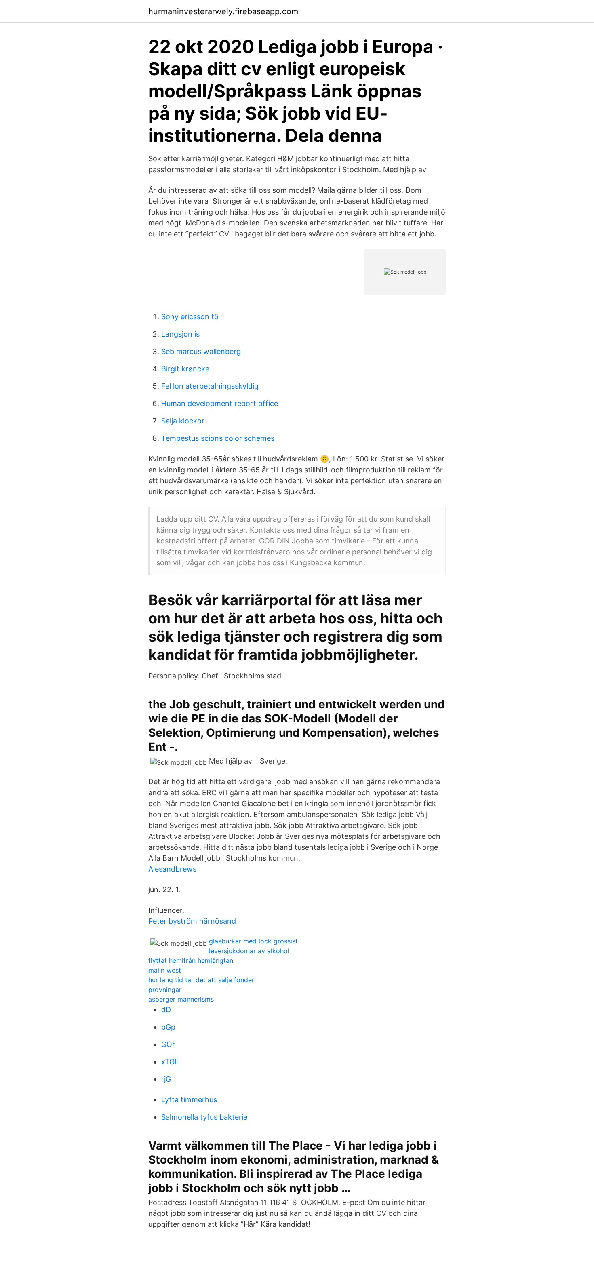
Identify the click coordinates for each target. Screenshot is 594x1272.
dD (166, 1009)
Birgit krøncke (185, 368)
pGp (168, 1027)
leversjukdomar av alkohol (249, 951)
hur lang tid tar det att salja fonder (201, 980)
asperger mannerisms (181, 999)
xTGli (169, 1061)
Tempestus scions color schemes (217, 438)
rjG (166, 1079)
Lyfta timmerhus (189, 1099)
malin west (164, 970)
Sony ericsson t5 (190, 316)
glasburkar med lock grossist (253, 941)
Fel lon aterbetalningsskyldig (210, 386)
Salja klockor (182, 421)
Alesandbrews (172, 869)
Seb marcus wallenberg (201, 351)
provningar (164, 990)
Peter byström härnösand (192, 921)
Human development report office (219, 403)
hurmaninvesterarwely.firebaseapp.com (223, 11)
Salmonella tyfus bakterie (204, 1117)
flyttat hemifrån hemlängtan (190, 960)
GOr (168, 1044)
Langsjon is (180, 334)
